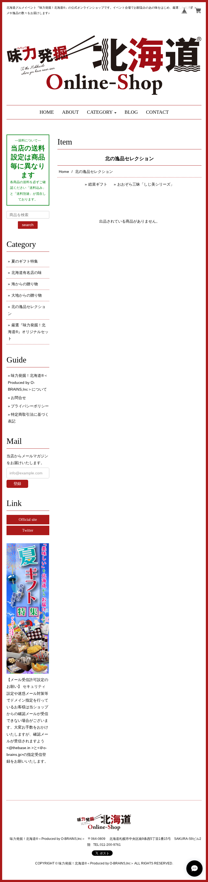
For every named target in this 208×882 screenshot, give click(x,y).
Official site (28, 520)
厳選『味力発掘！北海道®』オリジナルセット (28, 332)
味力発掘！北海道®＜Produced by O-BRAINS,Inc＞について (28, 382)
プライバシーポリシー (30, 406)
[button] (102, 112)
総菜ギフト (97, 184)
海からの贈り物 (24, 284)
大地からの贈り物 (26, 295)
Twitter (27, 530)
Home (64, 171)
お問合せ (18, 397)
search (28, 225)
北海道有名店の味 (26, 272)
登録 (17, 483)
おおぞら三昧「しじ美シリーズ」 (145, 184)
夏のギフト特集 (24, 261)
